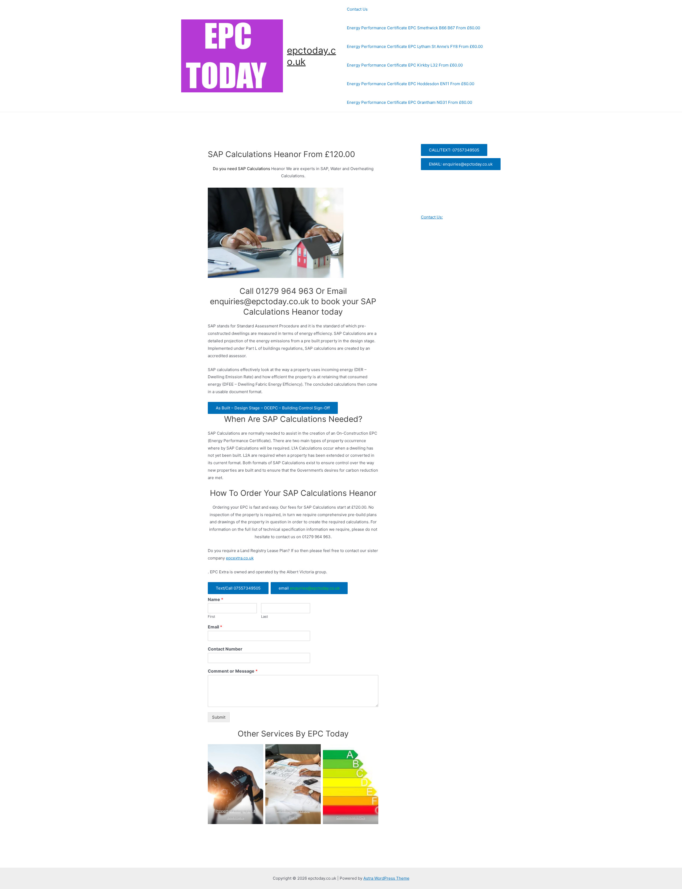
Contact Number (225, 649)
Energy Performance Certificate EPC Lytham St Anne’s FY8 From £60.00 (415, 46)
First (211, 616)
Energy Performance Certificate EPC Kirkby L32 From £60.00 (405, 65)
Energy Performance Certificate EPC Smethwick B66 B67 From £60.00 (413, 27)
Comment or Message (233, 671)
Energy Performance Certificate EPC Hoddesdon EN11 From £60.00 (410, 83)
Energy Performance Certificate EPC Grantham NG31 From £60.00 (409, 102)
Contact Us (357, 9)
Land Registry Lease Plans (293, 814)
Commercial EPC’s (350, 817)
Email (215, 626)
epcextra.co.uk (240, 558)
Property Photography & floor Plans (235, 814)
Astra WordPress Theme (386, 878)
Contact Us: (432, 217)
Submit (218, 717)
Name (215, 599)
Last (264, 616)
